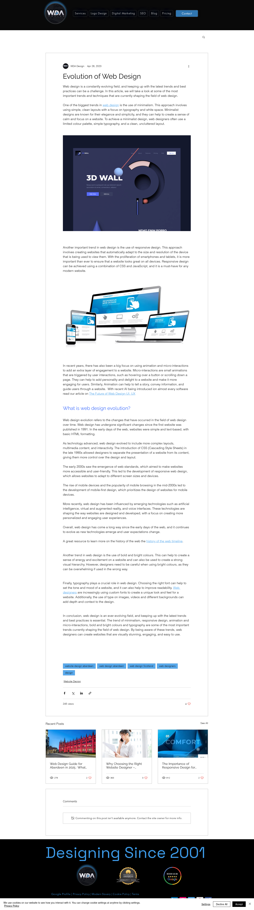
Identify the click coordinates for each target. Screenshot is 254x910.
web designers (167, 666)
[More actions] (189, 66)
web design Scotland (141, 666)
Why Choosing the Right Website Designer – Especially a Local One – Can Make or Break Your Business (124, 765)
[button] (80, 13)
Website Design (72, 681)
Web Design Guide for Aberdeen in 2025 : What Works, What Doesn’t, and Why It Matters (68, 765)
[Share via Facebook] (64, 693)
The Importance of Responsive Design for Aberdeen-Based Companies (178, 765)
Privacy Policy (11, 905)
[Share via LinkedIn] (81, 693)
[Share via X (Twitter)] (73, 693)
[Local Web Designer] (127, 744)
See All (204, 723)
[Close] (250, 904)
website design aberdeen (79, 666)
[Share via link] (90, 693)
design (69, 672)
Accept (239, 904)
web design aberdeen (111, 666)
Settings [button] (205, 904)
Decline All (221, 904)
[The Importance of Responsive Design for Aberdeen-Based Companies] (183, 744)
